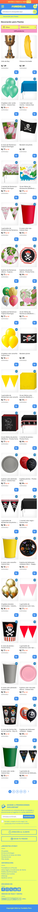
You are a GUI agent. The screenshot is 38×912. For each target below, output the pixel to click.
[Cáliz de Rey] (10, 47)
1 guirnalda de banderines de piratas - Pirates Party (9, 521)
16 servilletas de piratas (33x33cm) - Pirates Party (9, 438)
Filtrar (8, 27)
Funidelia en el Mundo (9, 868)
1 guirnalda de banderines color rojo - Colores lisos (27, 647)
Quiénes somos (6, 878)
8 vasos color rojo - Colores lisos (26, 229)
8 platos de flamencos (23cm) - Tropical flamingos (8, 271)
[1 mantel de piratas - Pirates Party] (28, 422)
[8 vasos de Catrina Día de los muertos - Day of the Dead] (10, 715)
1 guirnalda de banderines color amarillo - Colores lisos (9, 396)
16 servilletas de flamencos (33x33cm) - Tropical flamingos (27, 313)
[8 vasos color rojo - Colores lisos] (28, 214)
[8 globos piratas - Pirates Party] (28, 464)
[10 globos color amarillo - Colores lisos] (10, 339)
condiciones (8, 823)
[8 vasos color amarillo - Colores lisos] (10, 548)
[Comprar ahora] (16, 72)
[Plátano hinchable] (28, 47)
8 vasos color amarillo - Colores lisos (9, 563)
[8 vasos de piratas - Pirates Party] (10, 631)
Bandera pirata (25, 353)
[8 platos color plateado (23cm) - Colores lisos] (10, 464)
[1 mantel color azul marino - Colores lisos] (28, 88)
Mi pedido (4, 851)
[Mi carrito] (35, 6)
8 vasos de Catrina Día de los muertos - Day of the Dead (9, 730)
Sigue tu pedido (20, 839)
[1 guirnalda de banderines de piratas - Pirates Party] (10, 506)
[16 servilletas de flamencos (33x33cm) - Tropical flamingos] (28, 297)
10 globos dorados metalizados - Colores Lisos (8, 605)
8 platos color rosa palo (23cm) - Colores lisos (27, 688)
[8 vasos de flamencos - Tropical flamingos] (10, 130)
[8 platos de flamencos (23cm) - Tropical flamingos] (10, 255)
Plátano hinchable (26, 61)
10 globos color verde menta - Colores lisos (8, 104)
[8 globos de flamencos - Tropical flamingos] (10, 297)
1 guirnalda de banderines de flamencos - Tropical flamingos (9, 229)
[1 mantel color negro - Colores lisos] (28, 506)
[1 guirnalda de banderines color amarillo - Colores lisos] (10, 381)
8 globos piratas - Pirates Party (28, 480)
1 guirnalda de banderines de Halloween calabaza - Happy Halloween (28, 772)
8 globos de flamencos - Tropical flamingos (9, 313)
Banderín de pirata (26, 145)
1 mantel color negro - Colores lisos (27, 521)
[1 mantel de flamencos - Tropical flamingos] (10, 172)
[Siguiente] (28, 791)
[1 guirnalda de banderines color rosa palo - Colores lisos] (28, 589)
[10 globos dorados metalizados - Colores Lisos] (10, 589)
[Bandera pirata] (28, 339)
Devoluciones (6, 857)
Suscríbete (29, 817)
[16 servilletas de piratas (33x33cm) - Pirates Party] (10, 422)
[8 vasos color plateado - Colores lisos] (10, 673)
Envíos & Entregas (7, 853)
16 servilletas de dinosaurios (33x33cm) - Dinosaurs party (27, 187)
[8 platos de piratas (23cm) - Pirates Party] (28, 255)
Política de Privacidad (9, 872)
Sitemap (4, 876)
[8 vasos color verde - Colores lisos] (10, 756)
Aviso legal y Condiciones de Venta (13, 870)
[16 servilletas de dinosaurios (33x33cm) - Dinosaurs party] (28, 172)
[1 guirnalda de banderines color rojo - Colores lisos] (28, 631)
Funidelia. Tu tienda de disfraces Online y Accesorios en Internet (19, 6)
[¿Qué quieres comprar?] (2, 6)
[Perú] (3, 890)
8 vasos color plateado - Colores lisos (9, 688)
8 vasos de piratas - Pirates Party (7, 647)
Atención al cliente (20, 832)
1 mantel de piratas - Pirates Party (27, 438)
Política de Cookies (8, 874)
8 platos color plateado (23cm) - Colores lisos (9, 480)
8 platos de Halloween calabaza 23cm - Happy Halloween (27, 563)
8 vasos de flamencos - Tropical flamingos (9, 146)
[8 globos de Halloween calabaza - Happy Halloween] (28, 715)
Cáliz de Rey (5, 61)
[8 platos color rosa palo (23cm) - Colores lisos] (28, 673)
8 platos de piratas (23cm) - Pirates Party (27, 271)
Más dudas (5, 859)
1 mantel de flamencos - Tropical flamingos (9, 187)
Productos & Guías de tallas (11, 855)
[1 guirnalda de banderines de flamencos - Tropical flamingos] (10, 214)
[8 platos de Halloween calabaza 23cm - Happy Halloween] (28, 548)
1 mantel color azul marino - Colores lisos (27, 104)
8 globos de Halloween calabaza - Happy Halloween (27, 730)
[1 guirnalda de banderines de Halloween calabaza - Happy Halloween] (28, 756)
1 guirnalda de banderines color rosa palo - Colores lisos (27, 605)
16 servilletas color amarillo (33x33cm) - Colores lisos (26, 396)
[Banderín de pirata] (28, 130)
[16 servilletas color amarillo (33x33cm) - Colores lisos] (28, 381)
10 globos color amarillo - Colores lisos (9, 354)
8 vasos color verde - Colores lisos (8, 772)
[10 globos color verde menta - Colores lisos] (10, 88)
